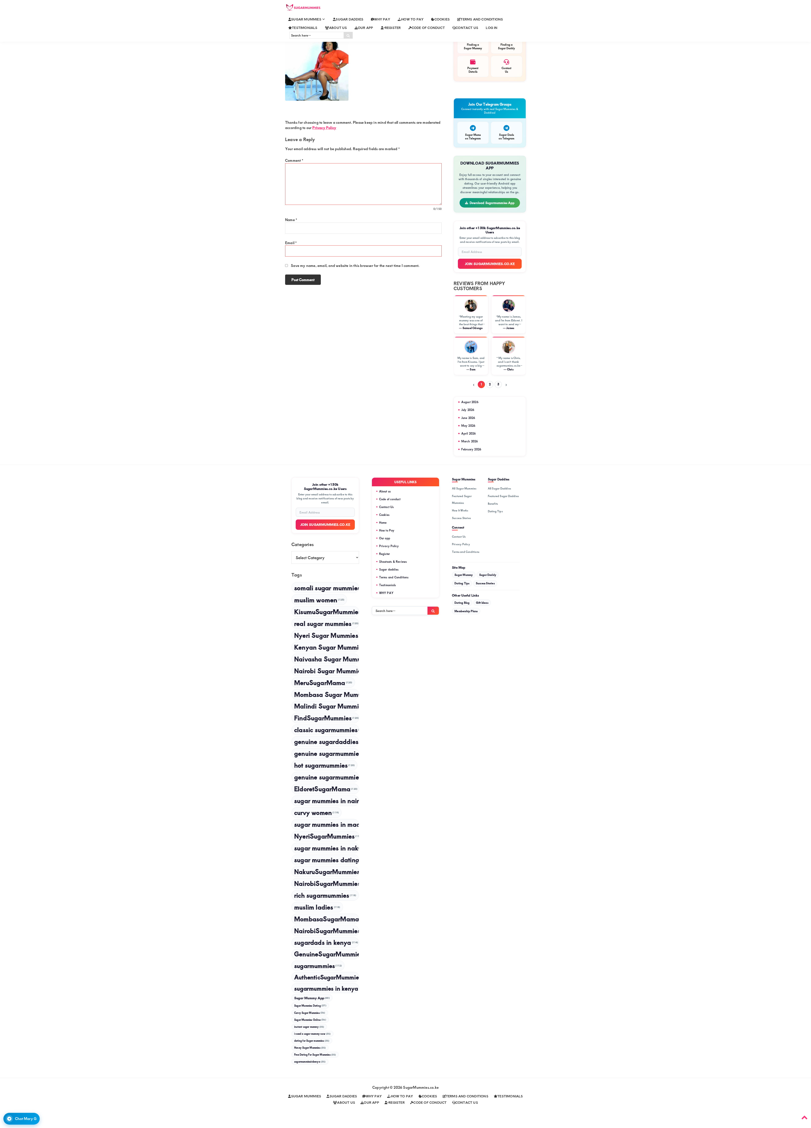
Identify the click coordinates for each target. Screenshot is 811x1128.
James (510, 328)
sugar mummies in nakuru (326, 847)
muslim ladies (317, 906)
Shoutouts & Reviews (393, 562)
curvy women (316, 812)
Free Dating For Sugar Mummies (315, 1054)
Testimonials (387, 585)
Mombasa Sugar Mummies (326, 694)
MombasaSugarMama (326, 918)
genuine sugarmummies (326, 753)
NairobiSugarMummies (326, 930)
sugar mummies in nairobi (326, 800)
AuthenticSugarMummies (326, 977)
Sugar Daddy (487, 574)
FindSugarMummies (326, 717)
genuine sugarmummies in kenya (326, 776)
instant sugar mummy (309, 1026)
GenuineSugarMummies (326, 954)
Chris (510, 369)
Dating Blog (461, 602)
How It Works (460, 510)
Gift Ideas (482, 602)
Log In (491, 27)
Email (291, 242)
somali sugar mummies (326, 587)
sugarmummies (318, 965)
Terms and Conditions (394, 577)
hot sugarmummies (324, 765)
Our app (384, 538)
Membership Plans (466, 611)
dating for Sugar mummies (311, 1040)
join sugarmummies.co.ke (325, 524)
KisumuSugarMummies (326, 611)
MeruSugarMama (323, 682)
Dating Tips (495, 511)
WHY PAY (386, 593)
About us (385, 491)
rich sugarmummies (325, 895)
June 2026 (468, 418)
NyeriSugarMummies (326, 836)
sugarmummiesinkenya (310, 1061)
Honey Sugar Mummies (310, 1047)
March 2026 (469, 441)
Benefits (493, 504)
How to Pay (387, 530)
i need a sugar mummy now (312, 1033)
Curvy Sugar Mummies (309, 1012)
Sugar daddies (389, 569)
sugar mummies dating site (326, 859)
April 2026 (468, 433)
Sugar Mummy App (312, 998)
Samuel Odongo (473, 328)
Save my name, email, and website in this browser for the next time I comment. (355, 265)
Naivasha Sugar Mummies (326, 658)
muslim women (319, 599)
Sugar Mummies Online (310, 1019)
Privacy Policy (324, 127)
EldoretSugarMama (325, 788)
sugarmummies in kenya (326, 988)
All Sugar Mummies (464, 488)
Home (383, 523)
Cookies (384, 515)
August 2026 (469, 402)
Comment (294, 160)
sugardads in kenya (326, 942)
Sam (472, 369)
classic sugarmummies (326, 729)
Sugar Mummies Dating (310, 1005)
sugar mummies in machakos (326, 824)
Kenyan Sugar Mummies (326, 647)
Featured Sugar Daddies (503, 496)
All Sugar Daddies (499, 488)
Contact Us (386, 507)
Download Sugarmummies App (492, 203)
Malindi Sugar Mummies (326, 705)
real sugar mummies (326, 623)
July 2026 (467, 410)
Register (384, 554)
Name (291, 219)
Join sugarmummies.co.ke (490, 263)
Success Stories (461, 518)
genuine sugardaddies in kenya (326, 741)
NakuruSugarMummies (326, 871)
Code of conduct (390, 499)
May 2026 (468, 426)
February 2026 (471, 449)
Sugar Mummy (463, 574)
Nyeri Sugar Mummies (326, 635)
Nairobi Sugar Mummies (326, 670)
